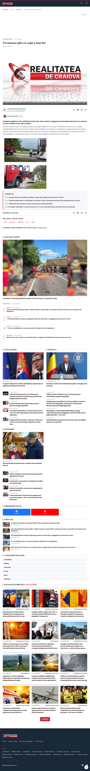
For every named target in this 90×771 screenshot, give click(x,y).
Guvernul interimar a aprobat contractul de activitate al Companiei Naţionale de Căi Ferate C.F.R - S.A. (45, 647)
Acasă (6, 9)
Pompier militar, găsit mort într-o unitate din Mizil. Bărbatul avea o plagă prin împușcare (44, 614)
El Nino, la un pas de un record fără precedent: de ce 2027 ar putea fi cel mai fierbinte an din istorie (15, 646)
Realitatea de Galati (7, 754)
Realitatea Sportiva (16, 751)
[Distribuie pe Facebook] (77, 109)
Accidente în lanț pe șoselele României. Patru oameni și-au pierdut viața (30, 298)
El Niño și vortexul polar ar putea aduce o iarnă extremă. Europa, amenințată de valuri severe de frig (73, 678)
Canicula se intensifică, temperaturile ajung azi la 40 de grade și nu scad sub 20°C (15, 710)
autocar (12, 222)
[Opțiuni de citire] (86, 767)
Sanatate (9, 335)
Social (8, 307)
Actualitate (18, 9)
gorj (32, 222)
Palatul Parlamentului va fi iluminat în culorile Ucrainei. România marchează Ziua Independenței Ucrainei (44, 200)
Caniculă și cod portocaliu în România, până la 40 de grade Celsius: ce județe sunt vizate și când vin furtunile (72, 615)
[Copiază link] (74, 109)
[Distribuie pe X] (85, 109)
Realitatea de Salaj (75, 751)
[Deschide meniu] (87, 3)
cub (5, 222)
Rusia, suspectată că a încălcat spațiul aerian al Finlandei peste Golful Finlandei (44, 710)
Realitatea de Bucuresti (69, 754)
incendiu (20, 222)
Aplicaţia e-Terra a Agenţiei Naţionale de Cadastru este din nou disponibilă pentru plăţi (16, 678)
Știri (12, 9)
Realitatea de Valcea (37, 751)
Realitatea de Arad (18, 754)
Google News (42, 227)
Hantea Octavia (19, 109)
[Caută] (81, 3)
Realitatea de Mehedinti (45, 754)
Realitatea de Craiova (23, 609)
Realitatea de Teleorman (63, 751)
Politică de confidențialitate (26, 741)
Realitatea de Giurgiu (82, 754)
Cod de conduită (39, 741)
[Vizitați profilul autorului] (4, 110)
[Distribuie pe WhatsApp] (81, 109)
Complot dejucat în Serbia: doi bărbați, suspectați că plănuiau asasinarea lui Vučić (36, 197)
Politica (9, 317)
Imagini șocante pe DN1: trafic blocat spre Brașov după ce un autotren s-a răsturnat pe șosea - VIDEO (73, 647)
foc (27, 222)
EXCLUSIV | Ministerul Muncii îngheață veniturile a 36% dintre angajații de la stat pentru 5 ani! (39, 319)
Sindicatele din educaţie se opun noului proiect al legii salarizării (30, 204)
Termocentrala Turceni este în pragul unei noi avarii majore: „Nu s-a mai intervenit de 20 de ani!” (25, 497)
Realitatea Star (26, 751)
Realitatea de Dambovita (31, 754)
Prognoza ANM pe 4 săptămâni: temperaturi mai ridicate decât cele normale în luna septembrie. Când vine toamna (44, 679)
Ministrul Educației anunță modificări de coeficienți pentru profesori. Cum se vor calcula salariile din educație (72, 711)
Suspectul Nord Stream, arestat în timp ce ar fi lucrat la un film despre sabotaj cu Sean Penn (26, 422)
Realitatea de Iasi (57, 754)
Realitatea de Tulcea (7, 757)
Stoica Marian (54, 641)
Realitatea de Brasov (50, 751)
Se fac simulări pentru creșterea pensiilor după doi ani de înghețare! (31, 328)
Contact (4, 741)
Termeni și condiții (12, 741)
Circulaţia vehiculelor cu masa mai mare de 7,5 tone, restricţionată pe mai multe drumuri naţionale (41, 207)
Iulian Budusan (82, 705)
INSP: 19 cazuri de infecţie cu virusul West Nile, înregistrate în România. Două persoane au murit (39, 337)
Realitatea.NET (5, 751)
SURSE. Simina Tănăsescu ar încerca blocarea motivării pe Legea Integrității (63, 395)
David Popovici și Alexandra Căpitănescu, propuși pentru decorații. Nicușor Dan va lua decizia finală (13, 615)
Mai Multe (45, 719)
